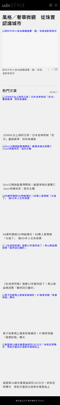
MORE (53, 92)
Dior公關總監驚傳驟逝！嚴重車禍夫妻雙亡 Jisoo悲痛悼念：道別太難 (30, 186)
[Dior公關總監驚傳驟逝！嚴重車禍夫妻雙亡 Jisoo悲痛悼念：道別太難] (30, 163)
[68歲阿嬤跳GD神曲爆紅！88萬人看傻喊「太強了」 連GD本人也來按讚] (30, 213)
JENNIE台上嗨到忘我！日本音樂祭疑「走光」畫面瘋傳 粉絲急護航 (28, 137)
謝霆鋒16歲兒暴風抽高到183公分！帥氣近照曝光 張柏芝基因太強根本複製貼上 (29, 384)
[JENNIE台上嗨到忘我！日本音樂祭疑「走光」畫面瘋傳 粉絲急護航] (30, 114)
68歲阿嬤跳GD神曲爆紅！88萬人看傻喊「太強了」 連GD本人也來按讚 (27, 236)
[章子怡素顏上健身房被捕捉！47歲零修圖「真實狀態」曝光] (30, 312)
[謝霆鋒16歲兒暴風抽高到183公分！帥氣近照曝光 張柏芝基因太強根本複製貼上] (30, 361)
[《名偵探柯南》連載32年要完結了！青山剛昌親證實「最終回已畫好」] (30, 262)
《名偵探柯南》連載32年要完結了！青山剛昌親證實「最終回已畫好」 (29, 285)
